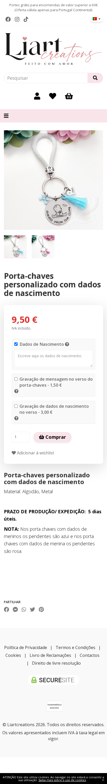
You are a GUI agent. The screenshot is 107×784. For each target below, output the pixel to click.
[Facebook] (8, 19)
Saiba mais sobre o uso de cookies (62, 780)
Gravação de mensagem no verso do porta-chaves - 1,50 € (56, 382)
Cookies (13, 655)
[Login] (37, 96)
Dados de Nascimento (41, 344)
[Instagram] (17, 19)
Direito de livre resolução (56, 663)
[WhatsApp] (24, 609)
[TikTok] (26, 19)
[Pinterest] (41, 609)
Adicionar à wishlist (35, 453)
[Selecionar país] (96, 19)
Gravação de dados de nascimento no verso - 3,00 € (54, 409)
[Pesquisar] (95, 78)
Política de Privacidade (25, 647)
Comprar (55, 437)
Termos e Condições (75, 647)
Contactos (89, 655)
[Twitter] (32, 609)
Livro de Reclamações (50, 655)
